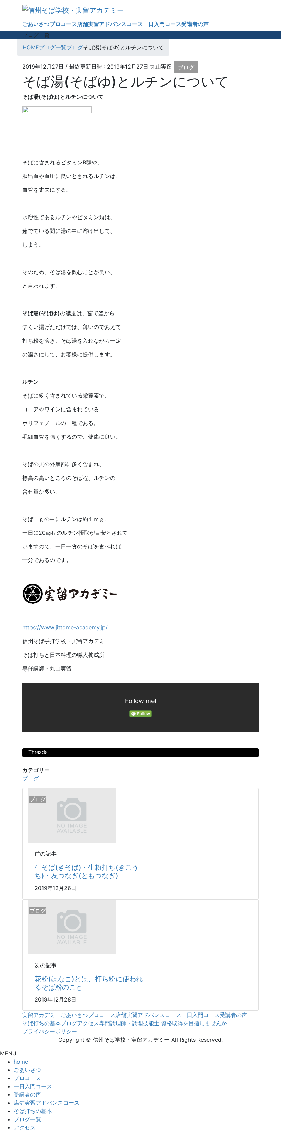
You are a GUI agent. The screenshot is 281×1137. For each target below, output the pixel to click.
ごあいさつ (74, 1014)
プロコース (101, 1014)
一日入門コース (200, 1014)
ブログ (186, 67)
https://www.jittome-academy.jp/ (65, 627)
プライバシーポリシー (49, 1031)
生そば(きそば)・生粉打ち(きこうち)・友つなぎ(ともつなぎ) (87, 871)
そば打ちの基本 (41, 1023)
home (21, 1061)
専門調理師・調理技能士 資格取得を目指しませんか (163, 1023)
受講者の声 (233, 1014)
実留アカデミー (41, 1014)
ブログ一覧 (27, 1119)
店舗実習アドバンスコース (148, 1014)
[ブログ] (72, 815)
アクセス (88, 1023)
